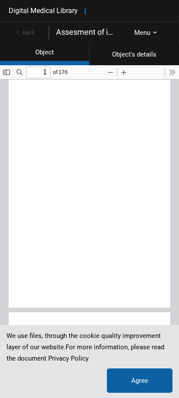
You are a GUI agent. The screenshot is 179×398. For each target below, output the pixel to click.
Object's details (134, 54)
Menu (142, 33)
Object (44, 52)
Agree (139, 381)
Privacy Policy (68, 358)
